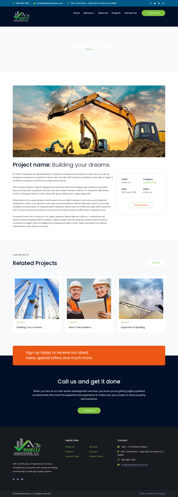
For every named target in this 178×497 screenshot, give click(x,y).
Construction (150, 182)
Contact (93, 451)
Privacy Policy (96, 456)
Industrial (83, 56)
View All (155, 262)
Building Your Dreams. (29, 327)
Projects (69, 451)
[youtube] (22, 479)
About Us (69, 446)
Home (73, 56)
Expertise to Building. (133, 327)
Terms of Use (72, 456)
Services (93, 446)
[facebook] (18, 479)
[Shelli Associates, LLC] (21, 16)
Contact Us (153, 13)
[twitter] (14, 479)
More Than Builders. (80, 327)
